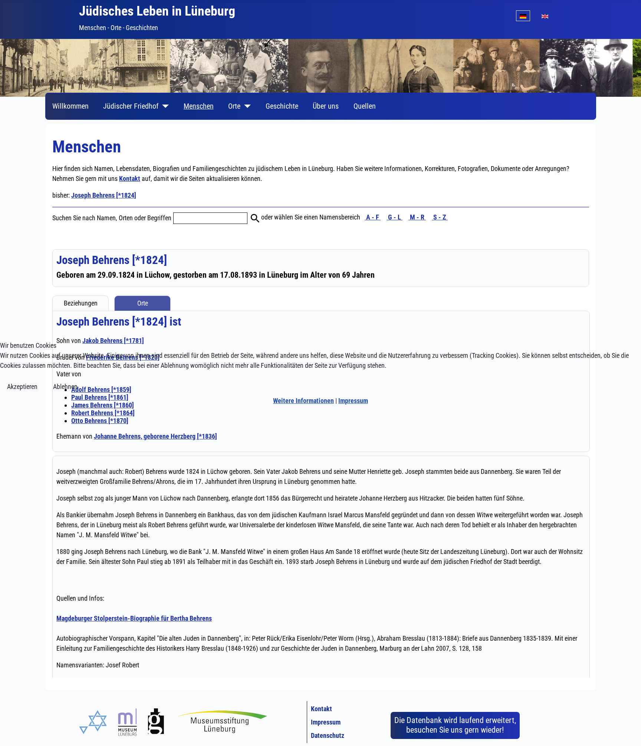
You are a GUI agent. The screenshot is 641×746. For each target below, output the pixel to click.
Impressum (353, 401)
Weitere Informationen (303, 401)
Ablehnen (65, 386)
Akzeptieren (22, 386)
